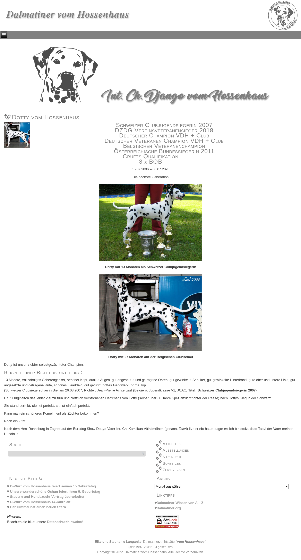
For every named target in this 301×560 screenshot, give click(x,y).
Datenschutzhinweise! (65, 522)
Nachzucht (172, 457)
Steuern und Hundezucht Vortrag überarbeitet (47, 497)
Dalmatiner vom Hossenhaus (68, 14)
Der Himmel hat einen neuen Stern (38, 507)
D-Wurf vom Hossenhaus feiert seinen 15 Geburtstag (53, 486)
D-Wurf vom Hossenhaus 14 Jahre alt (40, 502)
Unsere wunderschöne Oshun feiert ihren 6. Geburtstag (55, 492)
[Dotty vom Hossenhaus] (17, 148)
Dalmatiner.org (169, 508)
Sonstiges (172, 463)
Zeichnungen (174, 470)
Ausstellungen (176, 450)
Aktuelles (172, 444)
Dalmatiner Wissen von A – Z (180, 503)
